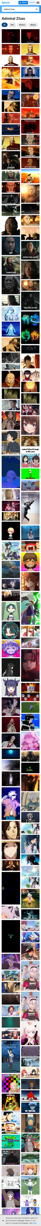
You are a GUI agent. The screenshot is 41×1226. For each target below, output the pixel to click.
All (4, 25)
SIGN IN (32, 2)
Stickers (22, 25)
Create (24, 2)
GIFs (12, 25)
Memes (33, 25)
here (34, 1223)
